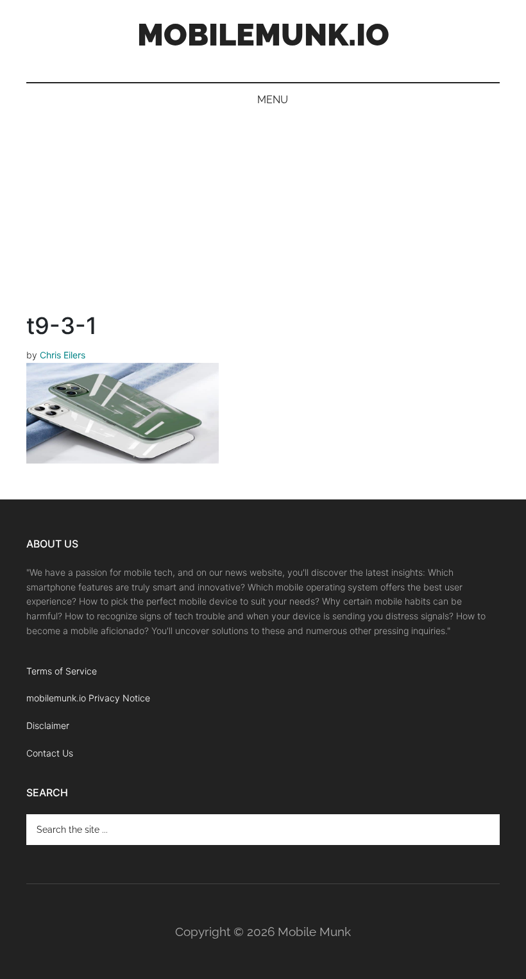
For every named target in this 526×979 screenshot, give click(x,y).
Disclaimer (47, 725)
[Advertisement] (263, 213)
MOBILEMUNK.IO (263, 35)
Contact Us (49, 753)
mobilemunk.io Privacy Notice (88, 697)
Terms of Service (61, 670)
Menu (272, 100)
